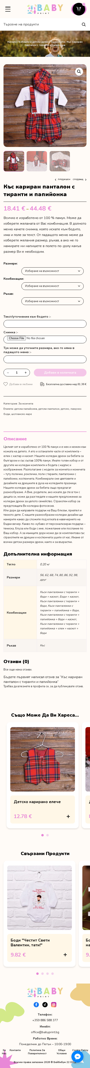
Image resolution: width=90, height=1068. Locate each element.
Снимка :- (10, 332)
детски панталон (48, 409)
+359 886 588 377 (45, 1020)
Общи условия (62, 1052)
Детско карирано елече (37, 801)
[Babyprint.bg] (45, 9)
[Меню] (7, 9)
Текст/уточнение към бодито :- (27, 317)
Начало (12, 42)
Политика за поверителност (37, 1052)
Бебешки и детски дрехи (34, 42)
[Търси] (84, 24)
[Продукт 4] (52, 973)
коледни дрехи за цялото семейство (27, 501)
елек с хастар (12, 456)
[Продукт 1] (42, 835)
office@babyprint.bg (45, 1032)
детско (65, 409)
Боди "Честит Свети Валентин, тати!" (30, 943)
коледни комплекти (32, 465)
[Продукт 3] (47, 973)
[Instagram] (53, 1004)
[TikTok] (45, 1004)
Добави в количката (60, 373)
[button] (79, 72)
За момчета (58, 42)
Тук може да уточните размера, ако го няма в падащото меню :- (38, 350)
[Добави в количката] (68, 816)
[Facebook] (36, 1004)
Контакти (15, 1050)
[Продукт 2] (47, 835)
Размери (10, 263)
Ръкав (8, 294)
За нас (4, 1052)
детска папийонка (25, 409)
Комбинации (13, 279)
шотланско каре (21, 414)
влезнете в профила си (33, 686)
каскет (28, 456)
